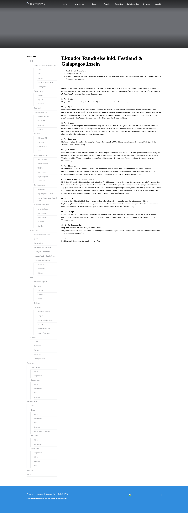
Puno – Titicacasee (44, 333)
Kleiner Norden (39, 91)
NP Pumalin (41, 189)
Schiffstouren (35, 448)
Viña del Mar (42, 121)
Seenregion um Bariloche (42, 252)
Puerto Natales (42, 213)
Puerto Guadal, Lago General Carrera (47, 199)
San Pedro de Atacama (45, 82)
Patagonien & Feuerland (42, 260)
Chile (65, 4)
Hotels (33, 410)
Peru (94, 4)
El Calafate (41, 269)
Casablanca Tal (42, 147)
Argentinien (79, 4)
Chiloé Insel (41, 181)
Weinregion (37, 134)
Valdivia (40, 168)
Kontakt (158, 4)
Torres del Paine (43, 209)
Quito (36, 341)
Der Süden (37, 307)
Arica (39, 69)
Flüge (32, 406)
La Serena (41, 104)
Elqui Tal (40, 99)
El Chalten (41, 264)
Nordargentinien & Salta (42, 234)
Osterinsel (37, 108)
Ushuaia (40, 273)
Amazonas (37, 346)
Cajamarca (41, 294)
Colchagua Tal (42, 138)
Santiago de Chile (43, 117)
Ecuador (107, 4)
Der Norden (38, 286)
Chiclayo (40, 290)
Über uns (146, 4)
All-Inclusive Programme (42, 431)
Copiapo (40, 95)
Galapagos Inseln (39, 359)
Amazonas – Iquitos (40, 282)
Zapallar (40, 129)
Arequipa (41, 316)
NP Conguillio (42, 159)
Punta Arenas (42, 217)
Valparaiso (41, 125)
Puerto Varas (42, 172)
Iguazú (36, 239)
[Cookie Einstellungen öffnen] (4, 510)
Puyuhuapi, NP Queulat (45, 194)
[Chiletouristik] (35, 4)
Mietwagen (34, 436)
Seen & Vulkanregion (41, 155)
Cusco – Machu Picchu (45, 320)
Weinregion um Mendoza (42, 247)
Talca (39, 151)
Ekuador (37, 461)
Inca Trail (40, 324)
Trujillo (40, 299)
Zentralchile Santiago (41, 112)
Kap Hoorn (41, 226)
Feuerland (41, 222)
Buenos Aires (38, 243)
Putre (39, 74)
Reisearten (119, 4)
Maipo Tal (41, 142)
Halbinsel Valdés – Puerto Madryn (45, 256)
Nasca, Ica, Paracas (44, 311)
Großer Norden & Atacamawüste (45, 65)
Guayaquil (37, 354)
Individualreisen (36, 367)
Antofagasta (42, 87)
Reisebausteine (133, 4)
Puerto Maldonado (44, 329)
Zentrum (37, 303)
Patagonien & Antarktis (41, 205)
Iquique (40, 78)
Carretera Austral (39, 185)
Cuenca (36, 350)
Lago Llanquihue (43, 176)
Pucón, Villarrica (43, 164)
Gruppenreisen (35, 380)
